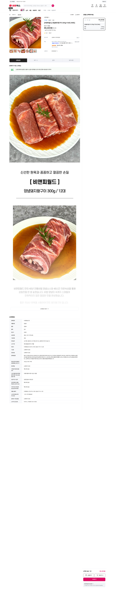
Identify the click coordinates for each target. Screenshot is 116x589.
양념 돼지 (19, 14)
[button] (72, 43)
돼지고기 (14, 14)
